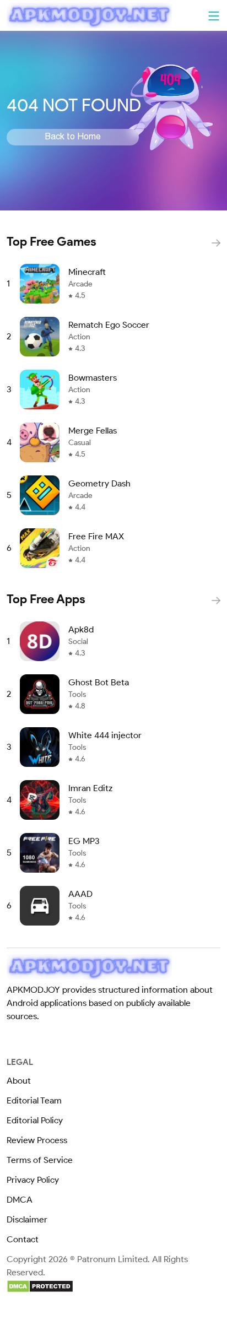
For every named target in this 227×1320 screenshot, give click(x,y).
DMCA (20, 1199)
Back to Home (73, 137)
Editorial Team (34, 1100)
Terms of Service (40, 1160)
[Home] (89, 15)
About (19, 1080)
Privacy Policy (33, 1180)
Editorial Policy (35, 1120)
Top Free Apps (46, 599)
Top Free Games (51, 241)
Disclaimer (27, 1219)
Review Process (37, 1140)
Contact (23, 1239)
